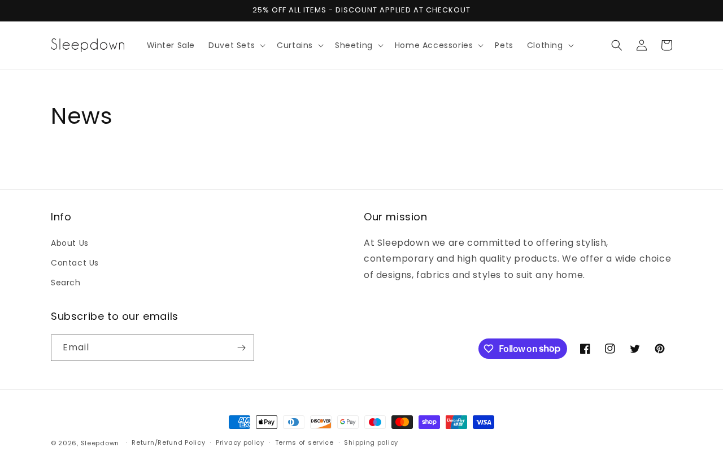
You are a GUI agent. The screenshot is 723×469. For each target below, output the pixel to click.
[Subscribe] (241, 348)
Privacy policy (240, 442)
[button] (236, 45)
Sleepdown (100, 443)
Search (66, 282)
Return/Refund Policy (168, 442)
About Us (70, 243)
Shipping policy (371, 442)
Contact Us (75, 262)
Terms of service (304, 442)
